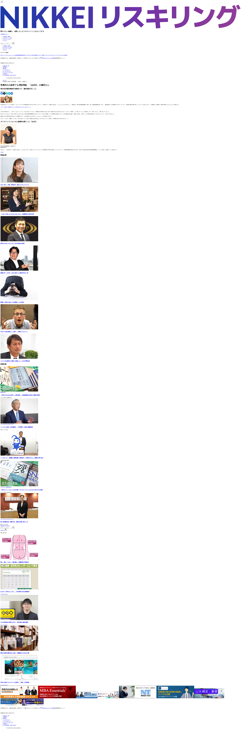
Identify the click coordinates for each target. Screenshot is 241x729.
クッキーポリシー (7, 71)
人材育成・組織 (6, 36)
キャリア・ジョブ (7, 39)
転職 (18, 55)
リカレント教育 (40, 55)
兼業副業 (21, 55)
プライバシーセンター (8, 72)
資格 (16, 55)
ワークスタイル (59, 55)
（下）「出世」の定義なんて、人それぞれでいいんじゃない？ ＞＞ (16, 106)
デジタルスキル (28, 55)
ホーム (4, 80)
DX (1, 55)
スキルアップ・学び (7, 37)
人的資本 (65, 55)
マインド (4, 55)
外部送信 (5, 73)
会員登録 (3, 34)
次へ (3, 152)
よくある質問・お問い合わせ (9, 75)
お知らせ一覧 (6, 65)
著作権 (4, 68)
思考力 (33, 55)
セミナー (5, 40)
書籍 (36, 55)
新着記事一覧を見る (5, 525)
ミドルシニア (47, 55)
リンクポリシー (6, 69)
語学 (24, 55)
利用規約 (5, 67)
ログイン (7, 34)
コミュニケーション (10, 55)
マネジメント (53, 55)
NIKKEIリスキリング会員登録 (49, 58)
